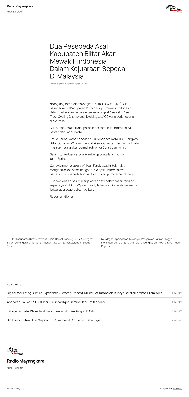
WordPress (177, 388)
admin (61, 83)
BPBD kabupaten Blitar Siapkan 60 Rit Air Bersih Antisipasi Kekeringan (54, 320)
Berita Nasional (73, 83)
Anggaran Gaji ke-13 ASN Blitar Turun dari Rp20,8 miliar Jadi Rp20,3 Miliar (56, 302)
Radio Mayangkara (20, 6)
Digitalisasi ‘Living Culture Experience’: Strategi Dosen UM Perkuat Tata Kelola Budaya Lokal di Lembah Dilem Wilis (84, 293)
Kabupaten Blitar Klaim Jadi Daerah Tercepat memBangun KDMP (50, 311)
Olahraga (85, 83)
